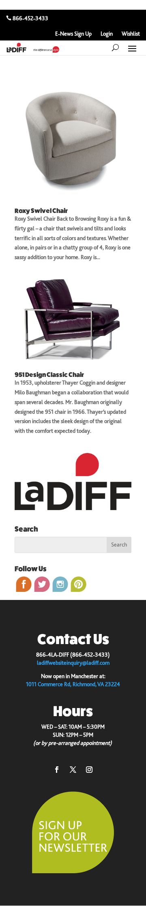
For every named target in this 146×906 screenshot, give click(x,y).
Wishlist (131, 34)
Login (107, 34)
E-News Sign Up (73, 34)
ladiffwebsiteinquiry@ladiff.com (73, 662)
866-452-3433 (30, 18)
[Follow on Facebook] (56, 769)
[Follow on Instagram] (89, 769)
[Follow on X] (73, 769)
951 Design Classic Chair (49, 375)
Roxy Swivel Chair (41, 211)
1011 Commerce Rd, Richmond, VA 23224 (73, 684)
